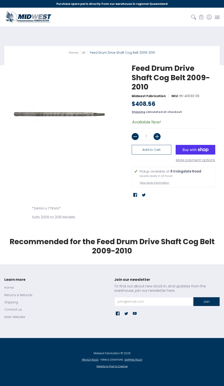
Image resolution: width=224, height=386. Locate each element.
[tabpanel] (112, 214)
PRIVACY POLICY (90, 359)
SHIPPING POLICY (133, 359)
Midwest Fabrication (149, 96)
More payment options (195, 160)
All (83, 52)
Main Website (14, 317)
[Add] (157, 136)
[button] (201, 17)
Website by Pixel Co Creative (112, 366)
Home (73, 52)
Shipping (138, 112)
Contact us (13, 309)
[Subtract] (135, 136)
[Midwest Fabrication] (28, 17)
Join (206, 301)
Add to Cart (151, 150)
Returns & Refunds (18, 295)
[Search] (193, 17)
